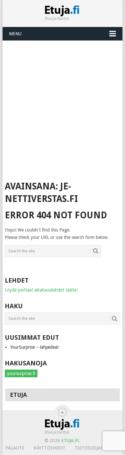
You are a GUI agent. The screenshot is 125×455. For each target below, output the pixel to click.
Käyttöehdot (49, 448)
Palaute (14, 448)
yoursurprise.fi (21, 373)
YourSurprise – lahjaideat (34, 347)
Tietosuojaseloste (97, 448)
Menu (15, 33)
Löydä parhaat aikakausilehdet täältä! (41, 290)
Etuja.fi (70, 440)
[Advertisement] (62, 106)
